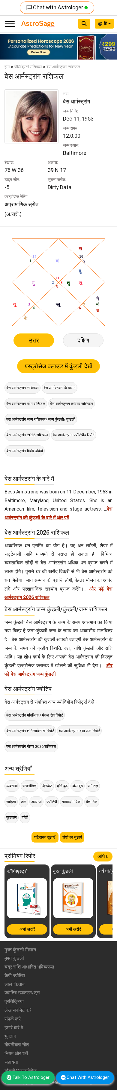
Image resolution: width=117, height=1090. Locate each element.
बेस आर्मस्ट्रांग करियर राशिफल (71, 403)
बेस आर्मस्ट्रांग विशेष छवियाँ (24, 451)
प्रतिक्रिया (14, 1001)
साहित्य (11, 802)
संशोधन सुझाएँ (72, 837)
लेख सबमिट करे (18, 1010)
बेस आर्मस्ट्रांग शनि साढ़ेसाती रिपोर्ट (30, 731)
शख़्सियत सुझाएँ (45, 837)
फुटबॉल (11, 817)
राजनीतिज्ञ (29, 786)
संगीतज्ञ (93, 786)
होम (7, 66)
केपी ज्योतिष (14, 975)
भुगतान (10, 1036)
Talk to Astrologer (31, 1077)
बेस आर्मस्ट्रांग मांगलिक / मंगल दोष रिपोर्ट (34, 715)
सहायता (11, 1062)
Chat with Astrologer (55, 7)
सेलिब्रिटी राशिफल (28, 66)
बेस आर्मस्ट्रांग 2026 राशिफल (27, 435)
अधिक (103, 856)
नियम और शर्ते (16, 1053)
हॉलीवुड (62, 786)
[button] (9, 47)
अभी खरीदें (27, 929)
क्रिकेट (46, 786)
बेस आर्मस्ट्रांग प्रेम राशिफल (25, 403)
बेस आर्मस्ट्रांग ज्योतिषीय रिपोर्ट (73, 435)
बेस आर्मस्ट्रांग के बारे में (60, 387)
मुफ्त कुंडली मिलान (20, 950)
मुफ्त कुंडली (14, 958)
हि (106, 23)
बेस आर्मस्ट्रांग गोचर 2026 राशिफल (31, 746)
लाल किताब (14, 984)
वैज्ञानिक (92, 802)
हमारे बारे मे (13, 1027)
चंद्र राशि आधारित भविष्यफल (29, 967)
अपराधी (36, 802)
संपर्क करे (12, 1019)
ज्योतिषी (51, 802)
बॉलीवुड (77, 786)
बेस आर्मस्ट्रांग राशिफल (22, 387)
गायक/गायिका (71, 802)
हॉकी (25, 817)
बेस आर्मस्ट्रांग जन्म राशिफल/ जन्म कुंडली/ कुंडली (40, 419)
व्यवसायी (12, 786)
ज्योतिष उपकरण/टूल (22, 993)
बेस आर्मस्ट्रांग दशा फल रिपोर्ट (79, 731)
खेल (23, 802)
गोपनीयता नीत (16, 1045)
